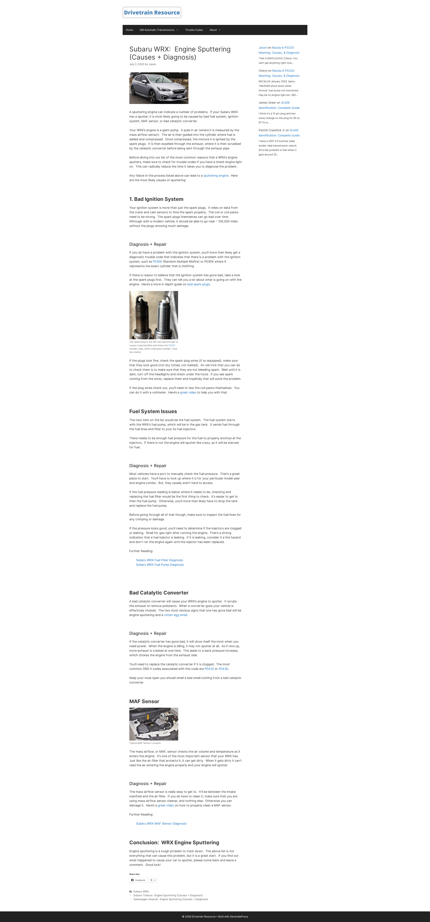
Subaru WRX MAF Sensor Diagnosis (161, 823)
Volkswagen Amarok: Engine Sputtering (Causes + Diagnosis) (170, 899)
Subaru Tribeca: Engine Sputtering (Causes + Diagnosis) (168, 895)
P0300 (157, 261)
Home (129, 29)
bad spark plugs (198, 284)
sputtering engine (215, 175)
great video (188, 392)
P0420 (209, 669)
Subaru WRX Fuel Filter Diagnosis (159, 560)
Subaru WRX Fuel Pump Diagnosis (160, 564)
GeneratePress (239, 916)
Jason (263, 47)
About (213, 29)
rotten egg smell (175, 615)
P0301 (171, 345)
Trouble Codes (194, 29)
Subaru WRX (141, 891)
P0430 (223, 669)
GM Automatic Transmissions (157, 29)
